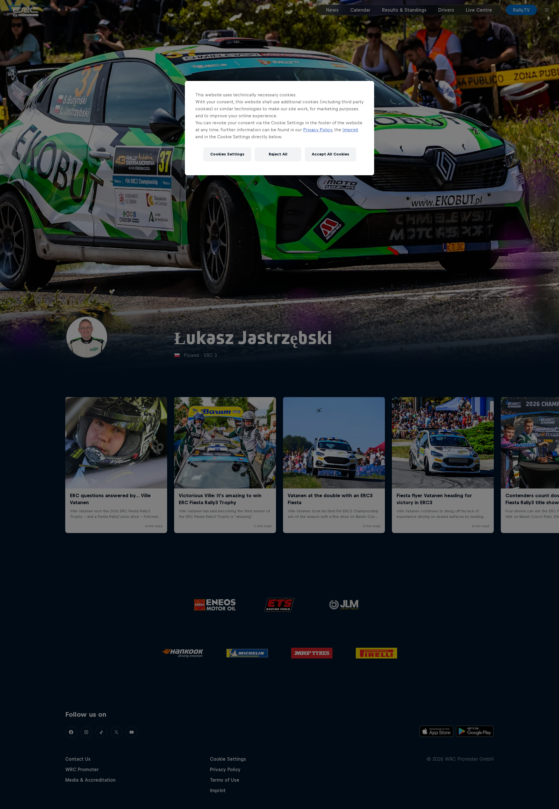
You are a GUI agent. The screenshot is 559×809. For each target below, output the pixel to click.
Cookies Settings (227, 154)
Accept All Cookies (330, 154)
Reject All (278, 154)
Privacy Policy (317, 129)
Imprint (350, 129)
